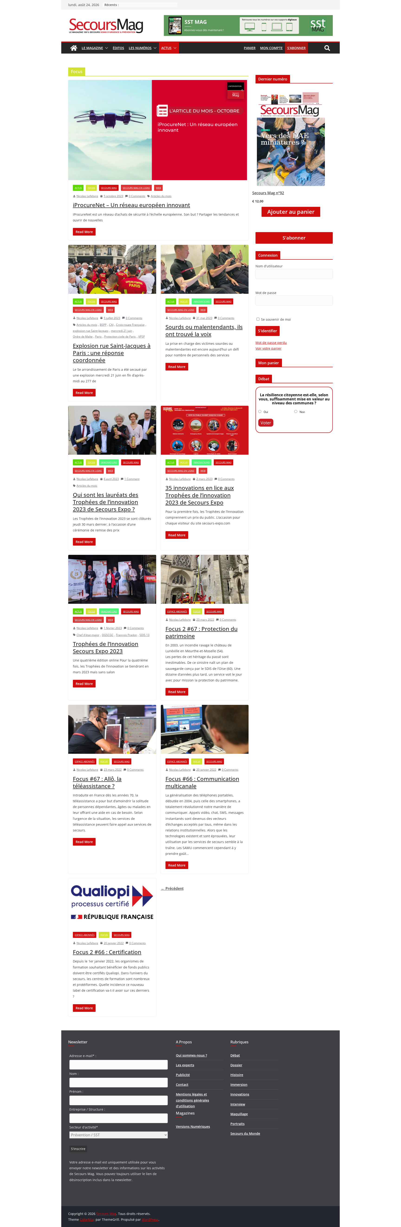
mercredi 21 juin (121, 331)
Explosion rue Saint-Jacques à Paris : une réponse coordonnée (112, 353)
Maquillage (239, 1114)
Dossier (236, 1065)
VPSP (141, 337)
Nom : (74, 1073)
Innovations (202, 301)
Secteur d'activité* (83, 1127)
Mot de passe (265, 293)
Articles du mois (161, 196)
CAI (111, 325)
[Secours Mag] (73, 48)
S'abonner (294, 238)
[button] (105, 48)
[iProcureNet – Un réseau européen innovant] (158, 130)
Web (158, 187)
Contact (182, 1084)
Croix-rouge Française (130, 325)
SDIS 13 (144, 635)
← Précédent (172, 888)
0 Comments (137, 196)
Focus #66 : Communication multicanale (202, 782)
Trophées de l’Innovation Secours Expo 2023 (105, 647)
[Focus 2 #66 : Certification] (112, 902)
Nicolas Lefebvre (87, 196)
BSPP (103, 325)
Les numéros (140, 48)
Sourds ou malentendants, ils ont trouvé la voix (204, 330)
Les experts (185, 1065)
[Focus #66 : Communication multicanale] (205, 729)
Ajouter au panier (290, 211)
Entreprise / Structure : (87, 1109)
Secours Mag (109, 187)
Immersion (238, 1084)
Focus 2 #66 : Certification (107, 952)
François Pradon (126, 635)
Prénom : (76, 1091)
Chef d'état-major (88, 635)
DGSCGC (107, 635)
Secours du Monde (245, 1133)
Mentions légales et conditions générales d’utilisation (192, 1100)
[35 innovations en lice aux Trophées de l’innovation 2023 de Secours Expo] (205, 430)
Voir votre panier (268, 348)
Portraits (237, 1124)
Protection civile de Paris (120, 337)
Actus (166, 48)
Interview (237, 1104)
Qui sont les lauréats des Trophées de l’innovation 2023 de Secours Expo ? (105, 502)
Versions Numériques (193, 1126)
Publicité (183, 1075)
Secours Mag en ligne (136, 187)
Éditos (118, 48)
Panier (249, 48)
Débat (235, 1055)
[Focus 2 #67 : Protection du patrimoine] (205, 579)
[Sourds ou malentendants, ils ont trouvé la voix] (205, 269)
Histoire (236, 1075)
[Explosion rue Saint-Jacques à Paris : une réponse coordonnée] (112, 269)
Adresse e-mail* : (82, 1056)
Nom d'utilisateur (269, 266)
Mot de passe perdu (271, 342)
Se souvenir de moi (275, 319)
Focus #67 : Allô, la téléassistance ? (97, 782)
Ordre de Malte (83, 337)
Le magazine (92, 48)
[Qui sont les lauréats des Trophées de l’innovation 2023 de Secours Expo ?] (112, 430)
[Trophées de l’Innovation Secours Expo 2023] (112, 579)
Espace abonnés (177, 611)
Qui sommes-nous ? (191, 1055)
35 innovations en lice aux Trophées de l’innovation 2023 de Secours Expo (199, 495)
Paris (98, 337)
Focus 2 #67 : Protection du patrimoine (201, 632)
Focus (91, 187)
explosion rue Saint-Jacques (90, 331)
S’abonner (296, 48)
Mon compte (271, 48)
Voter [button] (266, 422)
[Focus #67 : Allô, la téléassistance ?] (112, 729)
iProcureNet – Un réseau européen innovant (131, 205)
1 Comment (131, 479)
